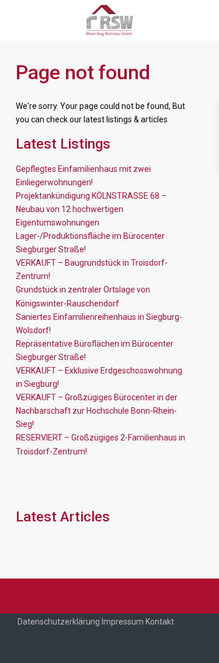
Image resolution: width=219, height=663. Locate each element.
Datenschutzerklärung (59, 621)
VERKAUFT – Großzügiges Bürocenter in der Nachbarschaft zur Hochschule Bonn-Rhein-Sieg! (97, 411)
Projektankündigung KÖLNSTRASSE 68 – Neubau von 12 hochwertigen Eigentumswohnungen (91, 209)
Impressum (123, 621)
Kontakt (159, 621)
